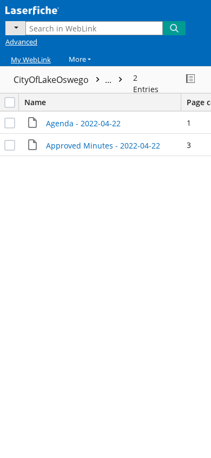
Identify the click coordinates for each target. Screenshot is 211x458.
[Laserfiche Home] (46, 9)
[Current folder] (15, 28)
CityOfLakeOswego (64, 80)
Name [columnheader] (35, 102)
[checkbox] (9, 102)
